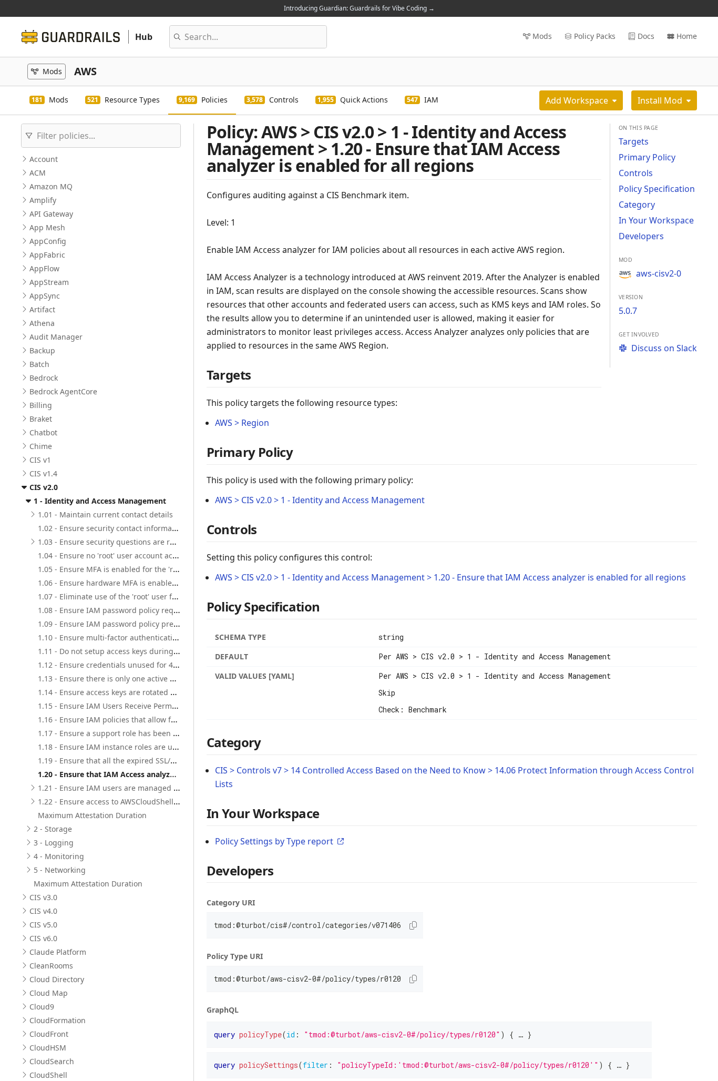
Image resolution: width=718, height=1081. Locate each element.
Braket (40, 419)
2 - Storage (53, 829)
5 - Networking (60, 870)
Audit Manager (56, 337)
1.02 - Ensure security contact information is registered (135, 528)
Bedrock (43, 378)
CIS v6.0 (43, 938)
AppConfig (47, 241)
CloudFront (48, 1034)
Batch (39, 364)
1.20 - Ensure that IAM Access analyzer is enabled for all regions (153, 774)
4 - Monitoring (59, 856)
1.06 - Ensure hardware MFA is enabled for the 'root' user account (154, 583)
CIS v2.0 (43, 487)
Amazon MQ (51, 186)
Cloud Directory (56, 979)
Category (637, 204)
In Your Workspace (656, 220)
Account (43, 159)
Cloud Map (48, 993)
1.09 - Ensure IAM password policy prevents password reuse (144, 624)
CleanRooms (51, 966)
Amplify (42, 200)
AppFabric (47, 255)
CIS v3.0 (43, 897)
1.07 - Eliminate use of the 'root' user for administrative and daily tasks (162, 596)
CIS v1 (40, 460)
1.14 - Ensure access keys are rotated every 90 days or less (140, 692)
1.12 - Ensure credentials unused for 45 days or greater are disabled (159, 665)
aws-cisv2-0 (658, 273)
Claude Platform (57, 952)
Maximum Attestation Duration (92, 815)
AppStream (49, 282)
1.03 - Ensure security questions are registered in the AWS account (155, 542)
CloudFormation (57, 1020)
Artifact (42, 309)
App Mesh (47, 227)
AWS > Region (242, 423)
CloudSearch (51, 1061)
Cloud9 (41, 1007)
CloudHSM (47, 1048)
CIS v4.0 (43, 911)
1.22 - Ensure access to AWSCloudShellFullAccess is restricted (146, 802)
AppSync (44, 296)
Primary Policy (647, 157)
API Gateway (51, 214)
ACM (37, 173)
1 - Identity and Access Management (100, 501)
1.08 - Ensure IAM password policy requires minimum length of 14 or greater (174, 610)
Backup (42, 350)
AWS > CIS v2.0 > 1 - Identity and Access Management (320, 500)
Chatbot (43, 432)
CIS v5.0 (43, 925)
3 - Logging (54, 843)
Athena (42, 323)
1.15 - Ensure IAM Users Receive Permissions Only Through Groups (156, 706)
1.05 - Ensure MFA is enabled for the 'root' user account (135, 569)
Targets (634, 141)
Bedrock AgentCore (63, 391)
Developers (641, 236)
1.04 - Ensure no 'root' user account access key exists (130, 555)
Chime (40, 446)
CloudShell (48, 1075)
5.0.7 (628, 311)
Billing (40, 405)
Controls (636, 173)
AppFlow (44, 268)
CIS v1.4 (43, 473)
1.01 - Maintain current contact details (105, 514)
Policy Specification (657, 189)
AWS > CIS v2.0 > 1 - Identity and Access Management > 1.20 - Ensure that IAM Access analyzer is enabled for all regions (450, 577)
